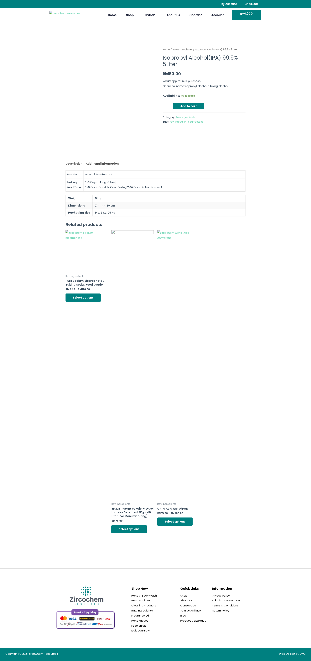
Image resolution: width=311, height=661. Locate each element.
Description (74, 163)
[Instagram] (58, 4)
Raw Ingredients (182, 49)
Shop (130, 15)
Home (112, 15)
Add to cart (188, 106)
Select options (83, 297)
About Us (173, 15)
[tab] (74, 164)
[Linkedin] (65, 4)
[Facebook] (51, 4)
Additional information (102, 163)
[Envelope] (72, 4)
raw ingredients (179, 122)
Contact (195, 15)
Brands (150, 15)
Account (217, 15)
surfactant (196, 122)
